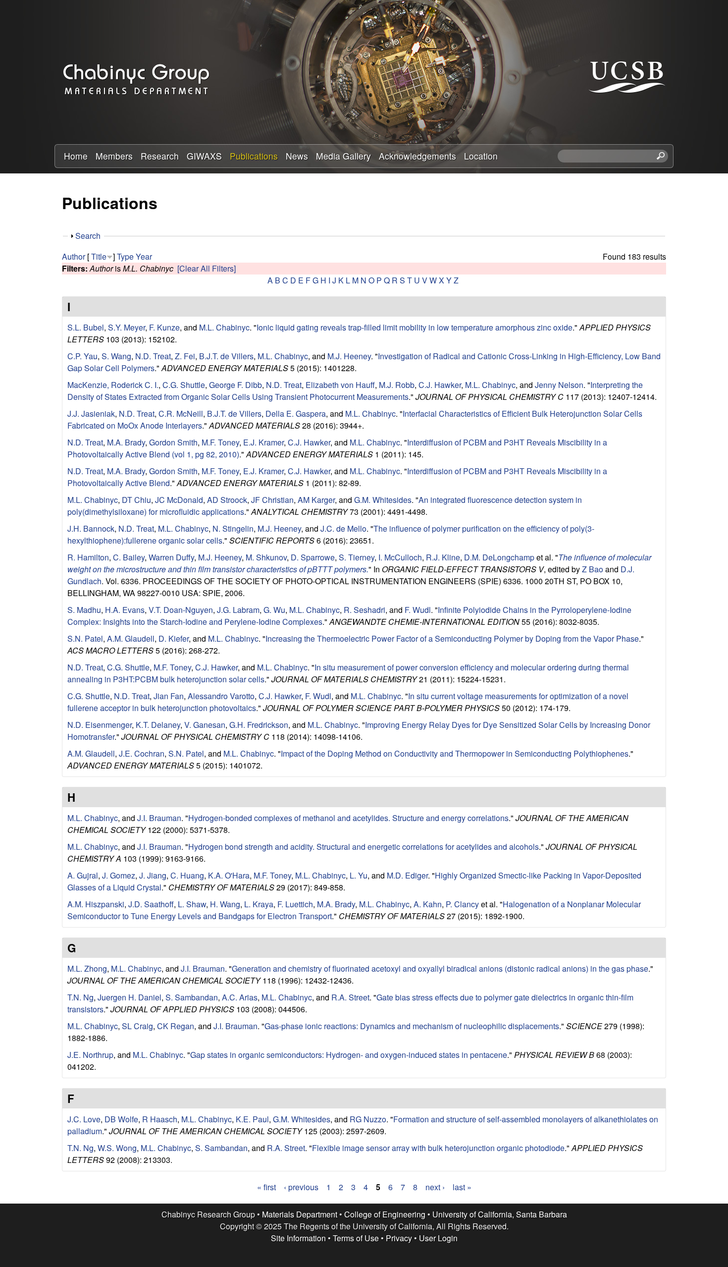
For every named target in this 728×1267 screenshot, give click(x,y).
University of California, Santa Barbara (499, 1214)
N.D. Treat (153, 356)
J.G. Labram (238, 609)
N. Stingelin (233, 528)
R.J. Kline (443, 557)
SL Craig (137, 1026)
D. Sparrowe (313, 557)
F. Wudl (418, 609)
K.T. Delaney (158, 724)
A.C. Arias (240, 997)
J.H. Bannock (90, 528)
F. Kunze (164, 327)
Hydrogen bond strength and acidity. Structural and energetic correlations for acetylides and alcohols (363, 846)
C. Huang (187, 875)
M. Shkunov (266, 557)
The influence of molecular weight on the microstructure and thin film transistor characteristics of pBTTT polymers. (359, 563)
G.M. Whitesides (383, 499)
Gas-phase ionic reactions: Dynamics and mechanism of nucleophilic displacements (411, 1026)
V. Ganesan (204, 724)
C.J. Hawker (439, 384)
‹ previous (301, 1187)
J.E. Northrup (90, 1054)
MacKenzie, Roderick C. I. (112, 384)
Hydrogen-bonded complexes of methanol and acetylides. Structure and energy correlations (348, 818)
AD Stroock (227, 499)
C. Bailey (129, 557)
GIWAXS (204, 156)
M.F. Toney (220, 442)
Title (98, 256)
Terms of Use (356, 1238)
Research (160, 156)
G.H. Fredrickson (258, 724)
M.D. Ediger (407, 875)
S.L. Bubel (85, 327)
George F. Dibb (235, 384)
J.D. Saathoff (151, 904)
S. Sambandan (191, 997)
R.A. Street (350, 997)
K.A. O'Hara (229, 875)
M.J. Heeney (349, 356)
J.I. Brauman (159, 818)
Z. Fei (185, 356)
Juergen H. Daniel (129, 997)
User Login (438, 1238)
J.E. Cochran (141, 753)
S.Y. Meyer (126, 327)
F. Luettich (295, 904)
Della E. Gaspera (295, 413)
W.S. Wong (117, 1148)
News (297, 156)
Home (76, 156)
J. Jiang (152, 875)
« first (266, 1187)
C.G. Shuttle (183, 384)
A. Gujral (82, 875)
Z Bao (592, 569)
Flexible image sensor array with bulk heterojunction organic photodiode (438, 1148)
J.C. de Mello (343, 528)
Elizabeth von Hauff (340, 384)
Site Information (298, 1238)
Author (73, 256)
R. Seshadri (364, 609)
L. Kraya (258, 904)
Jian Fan (169, 696)
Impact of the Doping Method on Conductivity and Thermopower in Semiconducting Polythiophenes (454, 753)
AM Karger (316, 499)
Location (481, 156)
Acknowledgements (417, 156)
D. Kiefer (173, 638)
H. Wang (225, 904)
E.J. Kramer (263, 442)
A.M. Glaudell (131, 638)
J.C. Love (84, 1119)
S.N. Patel (85, 638)
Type (125, 256)
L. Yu (358, 875)
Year (144, 256)
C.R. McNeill (180, 413)
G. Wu (274, 609)
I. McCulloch (400, 557)
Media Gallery (343, 156)
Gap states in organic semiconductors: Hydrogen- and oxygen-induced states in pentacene (348, 1054)
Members (114, 156)
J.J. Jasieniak (91, 413)
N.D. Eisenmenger (99, 724)
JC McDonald (179, 499)
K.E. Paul (252, 1119)
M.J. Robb (397, 384)
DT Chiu (136, 499)
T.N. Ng (80, 997)
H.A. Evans (125, 609)
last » (462, 1187)
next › (435, 1187)
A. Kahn (428, 904)
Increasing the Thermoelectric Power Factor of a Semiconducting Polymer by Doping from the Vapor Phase (452, 638)
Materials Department (299, 1214)
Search (88, 235)
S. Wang (116, 356)
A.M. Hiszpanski (95, 904)
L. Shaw (192, 904)
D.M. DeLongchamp (499, 557)
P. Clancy (462, 904)
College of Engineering (384, 1214)
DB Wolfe (121, 1119)
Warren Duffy (171, 557)
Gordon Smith (173, 442)
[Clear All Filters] (206, 268)
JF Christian (272, 499)
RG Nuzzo (368, 1119)
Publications (254, 156)
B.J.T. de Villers (226, 356)
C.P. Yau (82, 356)
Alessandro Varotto (221, 696)
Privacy (399, 1238)
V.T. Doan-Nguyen (181, 609)
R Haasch (159, 1119)
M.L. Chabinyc (224, 327)
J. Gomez (118, 875)
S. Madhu (84, 609)
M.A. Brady (126, 442)
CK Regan (175, 1026)
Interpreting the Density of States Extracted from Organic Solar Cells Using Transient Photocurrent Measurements (355, 390)
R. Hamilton (88, 557)
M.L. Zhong (87, 968)
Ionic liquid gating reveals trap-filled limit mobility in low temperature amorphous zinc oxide (414, 327)
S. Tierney (356, 557)
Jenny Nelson (559, 384)
